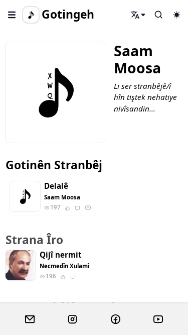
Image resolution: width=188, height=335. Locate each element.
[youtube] (158, 319)
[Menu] (12, 15)
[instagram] (72, 319)
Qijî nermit (61, 255)
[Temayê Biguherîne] (176, 15)
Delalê (56, 186)
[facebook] (115, 319)
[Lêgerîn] (138, 15)
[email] (30, 319)
